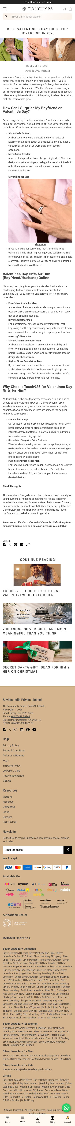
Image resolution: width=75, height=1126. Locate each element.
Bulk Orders (9, 821)
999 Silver (26, 1080)
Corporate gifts (11, 1090)
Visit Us (7, 780)
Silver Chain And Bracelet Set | (37, 1055)
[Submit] (67, 850)
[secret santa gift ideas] (37, 651)
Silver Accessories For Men (25, 1059)
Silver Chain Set (11, 1055)
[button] (28, 544)
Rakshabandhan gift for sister (43, 1093)
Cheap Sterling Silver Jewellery (36, 1000)
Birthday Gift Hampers (26, 1083)
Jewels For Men (49, 1059)
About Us (8, 801)
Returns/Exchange (13, 775)
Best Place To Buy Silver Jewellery (21, 1014)
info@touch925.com (21, 713)
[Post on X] (10, 544)
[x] (10, 729)
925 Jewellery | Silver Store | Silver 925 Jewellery (33, 980)
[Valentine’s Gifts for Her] (37, 575)
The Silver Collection (58, 1003)
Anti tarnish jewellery (50, 1017)
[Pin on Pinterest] (15, 544)
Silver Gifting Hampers (46, 1080)
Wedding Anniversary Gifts (56, 1086)
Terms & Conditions (14, 750)
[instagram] (15, 729)
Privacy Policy (11, 745)
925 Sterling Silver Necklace (48, 1028)
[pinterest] (28, 729)
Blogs (6, 811)
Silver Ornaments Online (46, 1031)
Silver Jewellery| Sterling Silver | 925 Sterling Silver (29, 953)
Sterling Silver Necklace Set (17, 1031)
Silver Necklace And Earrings (18, 1045)
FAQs (6, 760)
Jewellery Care (11, 770)
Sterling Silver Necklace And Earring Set (47, 993)
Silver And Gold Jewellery (49, 997)
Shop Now (40, 244)
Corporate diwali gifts (56, 1090)
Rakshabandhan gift (14, 1093)
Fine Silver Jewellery (50, 959)
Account (67, 1122)
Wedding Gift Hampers (52, 1083)
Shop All (7, 796)
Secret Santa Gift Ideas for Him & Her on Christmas (36, 669)
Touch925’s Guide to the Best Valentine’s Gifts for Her (31, 593)
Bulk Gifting (27, 1100)
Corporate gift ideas (32, 1090)
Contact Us (9, 806)
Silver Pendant (30, 959)
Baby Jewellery (29, 1069)
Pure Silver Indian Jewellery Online (35, 966)
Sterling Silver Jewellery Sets (18, 997)
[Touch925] (37, 9)
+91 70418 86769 (20, 716)
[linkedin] (21, 729)
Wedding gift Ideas (30, 1086)
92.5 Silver (65, 1059)
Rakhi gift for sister (20, 1097)
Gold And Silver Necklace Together (21, 1007)
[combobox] (38, 16)
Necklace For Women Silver (17, 1028)
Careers (7, 816)
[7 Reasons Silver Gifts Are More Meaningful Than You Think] (37, 613)
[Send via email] (21, 544)
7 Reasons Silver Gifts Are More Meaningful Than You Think (35, 631)
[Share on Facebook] (4, 544)
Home (7, 1122)
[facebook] (4, 729)
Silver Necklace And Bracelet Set (41, 1038)
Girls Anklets (45, 1069)
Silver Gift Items (11, 1080)
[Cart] (70, 9)
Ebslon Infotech (37, 1113)
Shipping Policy (12, 765)
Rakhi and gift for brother (47, 1097)
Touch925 (66, 91)
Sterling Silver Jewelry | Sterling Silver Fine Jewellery (42, 1010)
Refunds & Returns (13, 755)
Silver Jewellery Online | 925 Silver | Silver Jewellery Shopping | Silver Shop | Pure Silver (35, 956)
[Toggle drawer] (4, 8)
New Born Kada (11, 1069)
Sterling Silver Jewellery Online (30, 1003)
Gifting (52, 1122)
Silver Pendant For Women (35, 1035)
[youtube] (34, 729)
